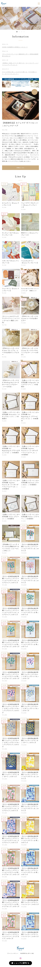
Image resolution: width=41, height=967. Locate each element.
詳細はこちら (20, 167)
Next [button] (38, 18)
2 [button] (19, 31)
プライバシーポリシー (12, 953)
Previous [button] (3, 18)
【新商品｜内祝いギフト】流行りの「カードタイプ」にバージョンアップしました (20, 64)
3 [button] (21, 31)
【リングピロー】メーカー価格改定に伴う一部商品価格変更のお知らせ (20, 55)
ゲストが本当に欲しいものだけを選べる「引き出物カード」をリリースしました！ (19, 73)
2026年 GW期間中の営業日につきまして (15, 47)
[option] (20, 18)
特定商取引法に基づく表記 (27, 953)
